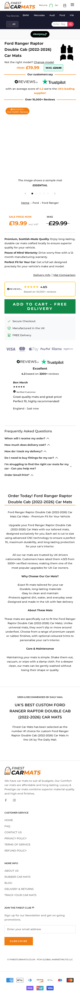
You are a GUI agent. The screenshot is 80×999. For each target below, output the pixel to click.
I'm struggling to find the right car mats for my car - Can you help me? (36, 466)
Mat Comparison (64, 275)
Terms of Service (17, 844)
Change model (44, 62)
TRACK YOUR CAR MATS (20, 895)
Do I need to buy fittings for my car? (29, 457)
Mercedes (39, 15)
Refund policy (15, 850)
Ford (62, 15)
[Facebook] (5, 800)
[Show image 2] (36, 193)
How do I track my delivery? (23, 451)
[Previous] (25, 193)
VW (72, 15)
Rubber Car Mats (17, 876)
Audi (52, 15)
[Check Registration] (70, 24)
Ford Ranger (50, 203)
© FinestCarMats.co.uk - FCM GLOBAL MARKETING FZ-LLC (40, 959)
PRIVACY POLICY (15, 838)
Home (25, 203)
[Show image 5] (48, 193)
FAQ (7, 826)
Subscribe (19, 941)
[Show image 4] (44, 193)
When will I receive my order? (24, 438)
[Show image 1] (32, 193)
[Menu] (72, 5)
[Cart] (65, 5)
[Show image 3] (40, 193)
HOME (8, 820)
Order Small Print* (16, 475)
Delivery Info (41, 275)
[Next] (54, 193)
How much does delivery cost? (25, 445)
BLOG (8, 883)
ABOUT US (11, 870)
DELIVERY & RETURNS (19, 889)
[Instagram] (14, 800)
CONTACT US (13, 832)
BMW (26, 15)
